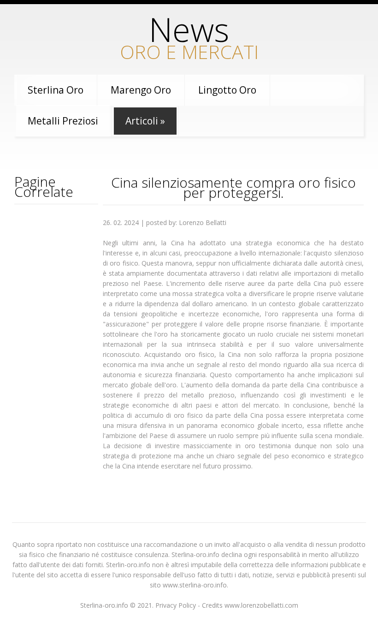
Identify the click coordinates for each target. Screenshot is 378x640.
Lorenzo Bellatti (202, 222)
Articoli (145, 120)
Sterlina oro (55, 89)
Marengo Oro (141, 89)
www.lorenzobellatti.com (261, 605)
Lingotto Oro (227, 89)
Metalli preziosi (63, 120)
